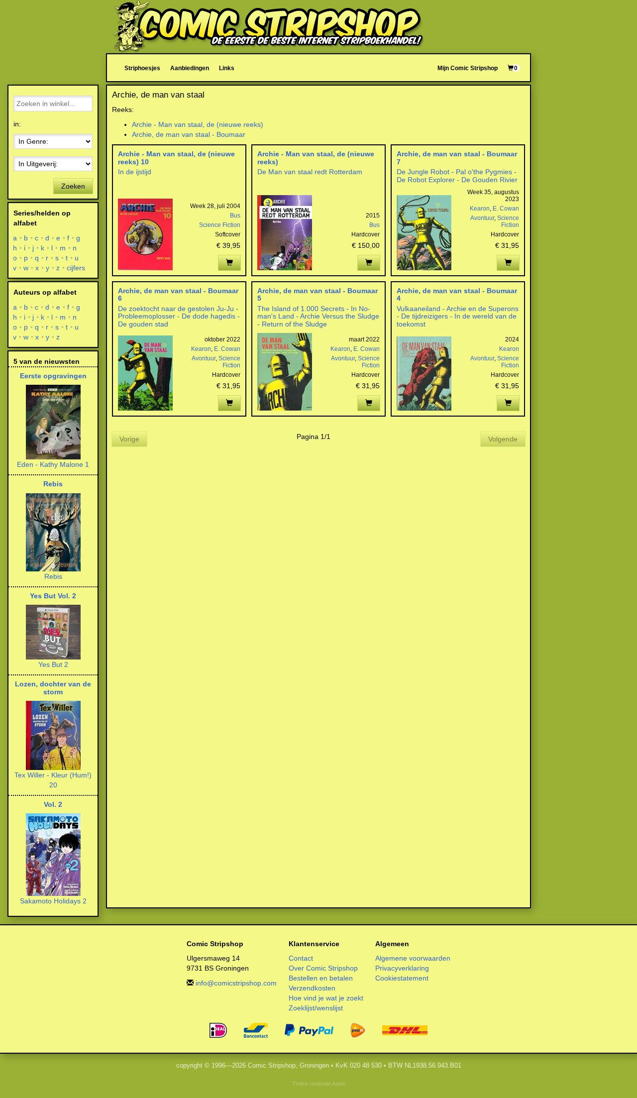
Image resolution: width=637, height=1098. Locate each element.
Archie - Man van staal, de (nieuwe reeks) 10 (176, 157)
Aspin (338, 1084)
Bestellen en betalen (321, 978)
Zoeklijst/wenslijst (316, 1008)
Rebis (53, 484)
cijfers (76, 268)
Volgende (503, 439)
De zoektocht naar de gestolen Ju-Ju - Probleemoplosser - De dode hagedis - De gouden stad (179, 316)
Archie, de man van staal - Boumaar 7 (457, 157)
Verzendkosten (312, 988)
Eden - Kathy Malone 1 (53, 464)
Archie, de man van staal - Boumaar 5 (317, 294)
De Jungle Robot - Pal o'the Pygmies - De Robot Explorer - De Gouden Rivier (457, 175)
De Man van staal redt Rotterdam (309, 172)
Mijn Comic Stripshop (467, 68)
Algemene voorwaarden (412, 958)
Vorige (129, 439)
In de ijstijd (134, 172)
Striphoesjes (142, 68)
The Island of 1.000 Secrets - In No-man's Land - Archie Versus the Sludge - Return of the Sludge (318, 316)
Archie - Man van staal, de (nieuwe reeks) (197, 124)
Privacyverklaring (402, 968)
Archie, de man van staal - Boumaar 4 (457, 294)
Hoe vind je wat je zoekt (326, 998)
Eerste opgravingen (53, 376)
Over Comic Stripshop (323, 968)
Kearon (480, 208)
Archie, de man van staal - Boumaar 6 (178, 294)
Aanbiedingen (189, 68)
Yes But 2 (53, 664)
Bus (235, 215)
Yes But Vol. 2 (53, 596)
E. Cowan (506, 208)
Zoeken (73, 186)
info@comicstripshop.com (236, 983)
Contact (301, 958)
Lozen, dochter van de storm (53, 687)
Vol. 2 (53, 804)
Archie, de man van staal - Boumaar (188, 134)
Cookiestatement (401, 978)
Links (226, 68)
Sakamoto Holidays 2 (53, 901)
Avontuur (482, 218)
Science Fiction (219, 224)
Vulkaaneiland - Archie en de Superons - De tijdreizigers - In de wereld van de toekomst (458, 316)
